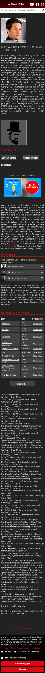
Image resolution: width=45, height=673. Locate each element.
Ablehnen (22, 669)
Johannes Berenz (19, 278)
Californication (8, 246)
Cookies (4, 648)
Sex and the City (17, 243)
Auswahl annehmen (22, 663)
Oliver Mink (9, 150)
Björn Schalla (18, 272)
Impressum (27, 628)
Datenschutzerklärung (19, 648)
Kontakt (16, 628)
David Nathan (18, 266)
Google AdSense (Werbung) (15, 658)
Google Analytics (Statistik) (28, 651)
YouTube (7, 651)
